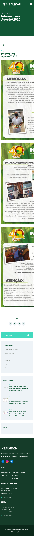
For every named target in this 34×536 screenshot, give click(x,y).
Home (3, 13)
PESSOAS (15, 475)
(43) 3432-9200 (7, 515)
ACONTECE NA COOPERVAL (19, 472)
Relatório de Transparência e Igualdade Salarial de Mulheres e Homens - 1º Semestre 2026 (18, 388)
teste (6, 356)
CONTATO (15, 478)
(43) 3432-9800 (7, 497)
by (11, 384)
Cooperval (26, 529)
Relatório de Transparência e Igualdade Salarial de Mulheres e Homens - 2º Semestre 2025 (18, 401)
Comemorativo (9, 353)
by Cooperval (5, 51)
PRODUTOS (4, 475)
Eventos (7, 367)
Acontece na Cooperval (11, 349)
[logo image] (3, 461)
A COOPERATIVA (5, 472)
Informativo (8, 360)
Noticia (7, 364)
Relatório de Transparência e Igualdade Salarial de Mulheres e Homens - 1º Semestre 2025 (18, 413)
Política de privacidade (17, 532)
